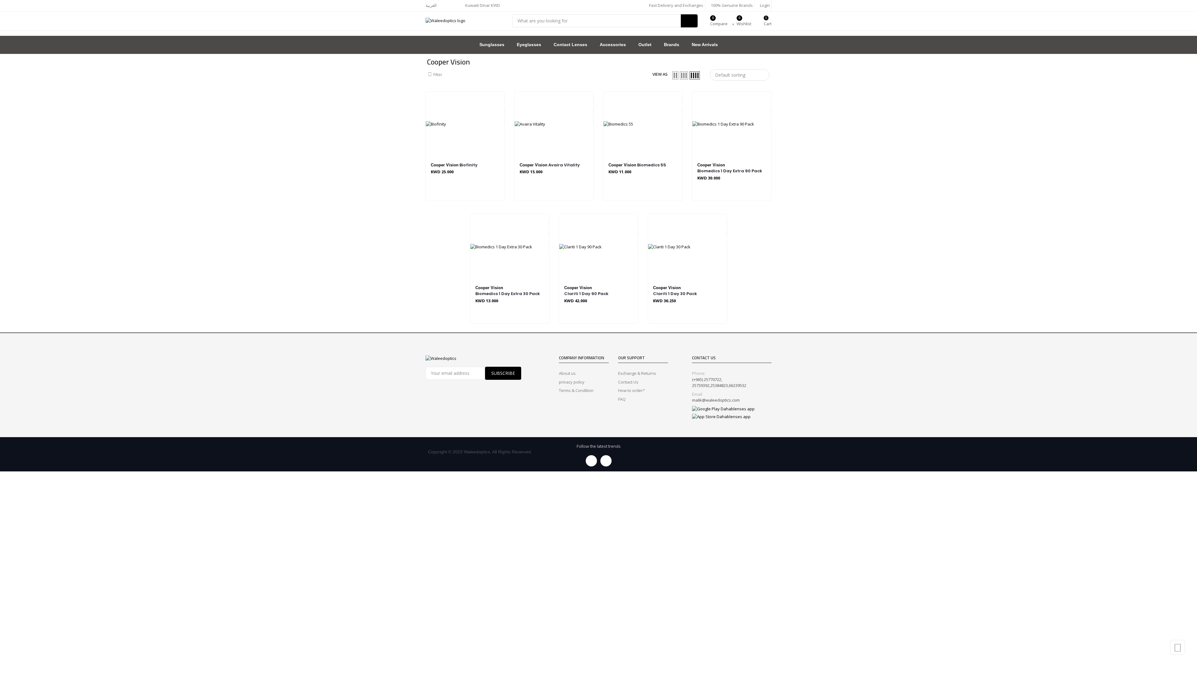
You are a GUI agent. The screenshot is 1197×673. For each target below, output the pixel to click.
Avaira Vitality (564, 165)
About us (567, 373)
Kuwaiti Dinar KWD (483, 5)
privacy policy (571, 382)
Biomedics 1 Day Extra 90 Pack (729, 171)
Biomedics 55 (651, 165)
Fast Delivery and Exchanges (675, 5)
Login (764, 5)
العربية (431, 5)
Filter (437, 74)
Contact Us (628, 382)
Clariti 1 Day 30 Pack (675, 294)
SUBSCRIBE (503, 373)
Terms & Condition (576, 390)
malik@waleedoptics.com (716, 400)
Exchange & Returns (637, 373)
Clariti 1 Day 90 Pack (586, 294)
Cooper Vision (445, 165)
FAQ (622, 399)
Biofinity (468, 165)
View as (660, 74)
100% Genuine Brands (731, 5)
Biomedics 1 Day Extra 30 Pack (507, 294)
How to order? (631, 390)
